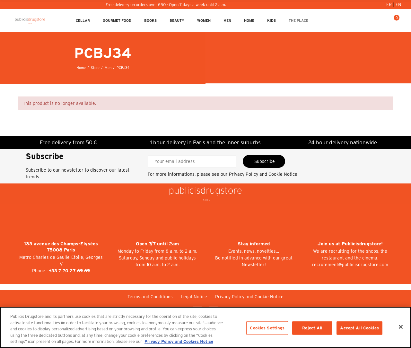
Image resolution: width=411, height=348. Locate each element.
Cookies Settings (267, 328)
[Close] (401, 327)
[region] (205, 327)
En (398, 4)
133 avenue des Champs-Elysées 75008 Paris (61, 247)
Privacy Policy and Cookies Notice (178, 341)
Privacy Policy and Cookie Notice (263, 174)
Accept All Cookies (359, 328)
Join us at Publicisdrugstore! (350, 244)
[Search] (383, 21)
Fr (389, 4)
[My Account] (373, 20)
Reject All (312, 328)
